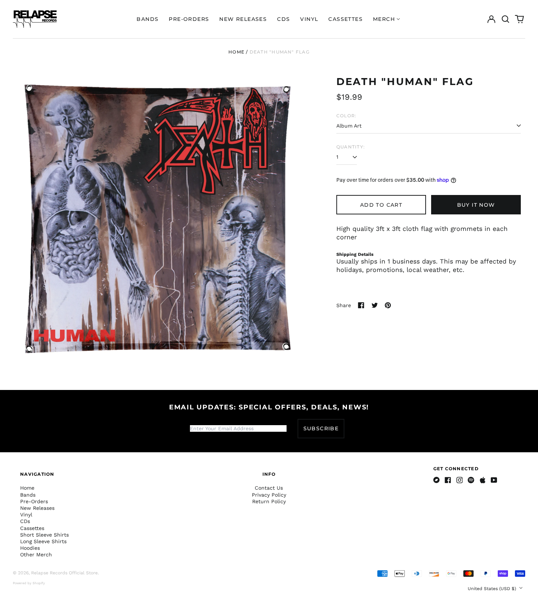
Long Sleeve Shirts (43, 541)
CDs (283, 19)
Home (236, 52)
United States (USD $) (493, 588)
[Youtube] (494, 480)
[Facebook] (448, 480)
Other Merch (36, 554)
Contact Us (269, 488)
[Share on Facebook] (361, 305)
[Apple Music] (482, 480)
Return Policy (269, 501)
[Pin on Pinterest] (388, 305)
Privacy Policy (269, 495)
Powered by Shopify (29, 583)
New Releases (243, 19)
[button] (505, 19)
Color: (346, 115)
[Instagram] (459, 480)
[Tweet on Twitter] (374, 305)
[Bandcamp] (436, 480)
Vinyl (309, 19)
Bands (147, 19)
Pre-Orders (189, 19)
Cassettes (345, 19)
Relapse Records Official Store (64, 572)
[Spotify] (471, 480)
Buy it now (476, 205)
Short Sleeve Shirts (44, 535)
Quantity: (350, 147)
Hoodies (30, 548)
